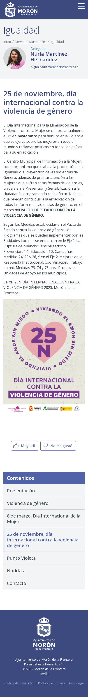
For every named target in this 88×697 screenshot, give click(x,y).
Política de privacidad (19, 683)
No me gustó (60, 445)
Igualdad (57, 41)
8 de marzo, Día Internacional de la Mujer (43, 518)
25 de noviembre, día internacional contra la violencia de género (43, 539)
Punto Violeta (21, 558)
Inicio (7, 41)
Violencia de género (28, 503)
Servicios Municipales (30, 41)
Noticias (15, 571)
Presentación (21, 491)
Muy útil (27, 445)
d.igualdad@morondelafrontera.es (54, 67)
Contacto (16, 583)
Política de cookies (51, 683)
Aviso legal (76, 683)
